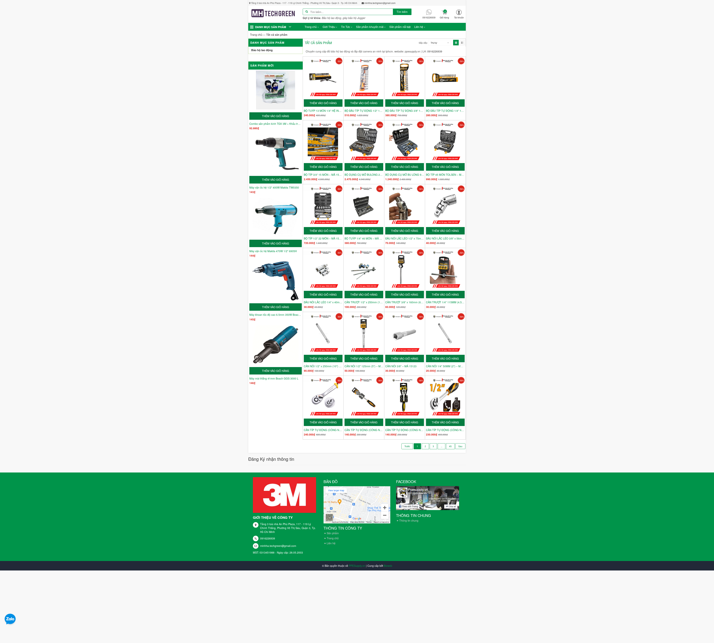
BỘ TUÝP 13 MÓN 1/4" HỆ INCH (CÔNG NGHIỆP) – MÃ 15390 (323, 110)
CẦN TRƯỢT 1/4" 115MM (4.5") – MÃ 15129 (445, 302)
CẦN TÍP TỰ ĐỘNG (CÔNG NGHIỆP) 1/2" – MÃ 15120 (445, 430)
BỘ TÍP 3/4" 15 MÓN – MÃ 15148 (323, 174)
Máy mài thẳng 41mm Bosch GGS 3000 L (273, 378)
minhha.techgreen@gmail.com (278, 546)
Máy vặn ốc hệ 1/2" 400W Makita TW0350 (274, 187)
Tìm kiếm (402, 12)
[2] (460, 446)
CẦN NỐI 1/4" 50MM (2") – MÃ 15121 (445, 366)
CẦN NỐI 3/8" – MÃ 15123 (400, 366)
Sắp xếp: (423, 42)
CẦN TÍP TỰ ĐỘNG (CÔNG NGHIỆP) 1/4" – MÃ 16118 (364, 430)
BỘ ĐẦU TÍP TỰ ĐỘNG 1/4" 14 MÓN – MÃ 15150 (445, 110)
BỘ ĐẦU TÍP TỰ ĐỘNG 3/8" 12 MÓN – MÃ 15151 (404, 110)
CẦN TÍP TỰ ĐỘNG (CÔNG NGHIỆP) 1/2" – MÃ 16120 (323, 430)
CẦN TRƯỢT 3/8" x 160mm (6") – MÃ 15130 (404, 302)
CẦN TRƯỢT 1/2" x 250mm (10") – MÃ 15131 (364, 302)
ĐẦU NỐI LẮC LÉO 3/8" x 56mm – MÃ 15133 (445, 238)
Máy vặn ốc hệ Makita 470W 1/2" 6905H (273, 251)
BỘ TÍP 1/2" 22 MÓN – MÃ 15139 (323, 238)
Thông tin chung (408, 520)
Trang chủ (333, 538)
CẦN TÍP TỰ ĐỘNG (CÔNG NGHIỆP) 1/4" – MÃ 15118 (404, 430)
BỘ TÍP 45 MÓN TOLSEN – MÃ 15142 (445, 174)
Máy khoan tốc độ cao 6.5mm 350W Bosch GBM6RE (275, 314)
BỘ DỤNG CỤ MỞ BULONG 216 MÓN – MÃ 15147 (364, 174)
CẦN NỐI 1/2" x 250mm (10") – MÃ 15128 (323, 366)
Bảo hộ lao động (262, 50)
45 (450, 446)
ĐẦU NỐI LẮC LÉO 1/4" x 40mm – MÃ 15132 (323, 302)
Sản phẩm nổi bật (400, 27)
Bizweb (388, 566)
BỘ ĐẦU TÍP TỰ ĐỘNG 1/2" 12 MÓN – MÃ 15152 (364, 110)
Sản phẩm (333, 533)
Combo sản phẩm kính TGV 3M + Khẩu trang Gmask (275, 123)
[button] (458, 14)
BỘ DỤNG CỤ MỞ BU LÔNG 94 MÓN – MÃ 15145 (404, 174)
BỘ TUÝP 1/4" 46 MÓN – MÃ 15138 (364, 238)
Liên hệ (331, 543)
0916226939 (267, 538)
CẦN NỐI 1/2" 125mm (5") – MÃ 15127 (364, 366)
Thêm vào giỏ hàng (275, 116)
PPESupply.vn (357, 566)
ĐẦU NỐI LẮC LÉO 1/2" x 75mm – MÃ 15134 (404, 238)
